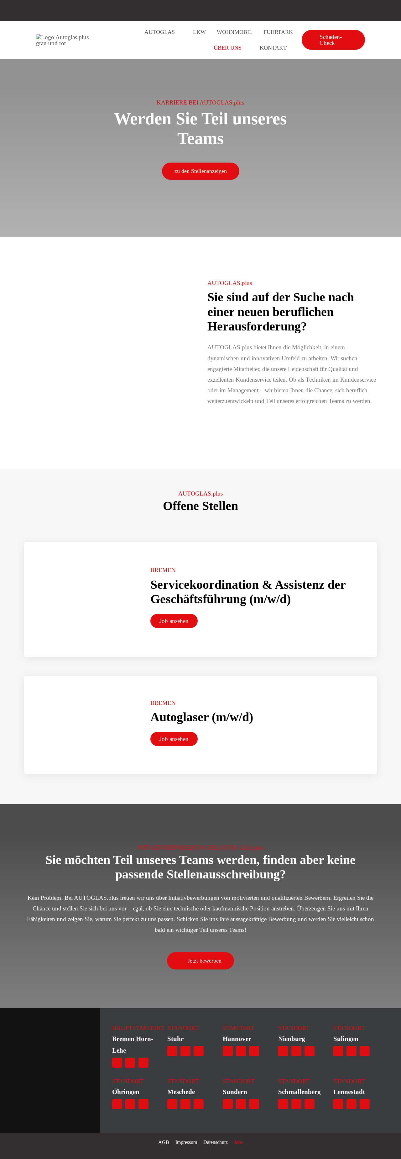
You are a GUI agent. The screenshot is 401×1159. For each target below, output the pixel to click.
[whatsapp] (117, 1063)
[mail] (130, 1063)
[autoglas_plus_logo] (67, 37)
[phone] (143, 1063)
